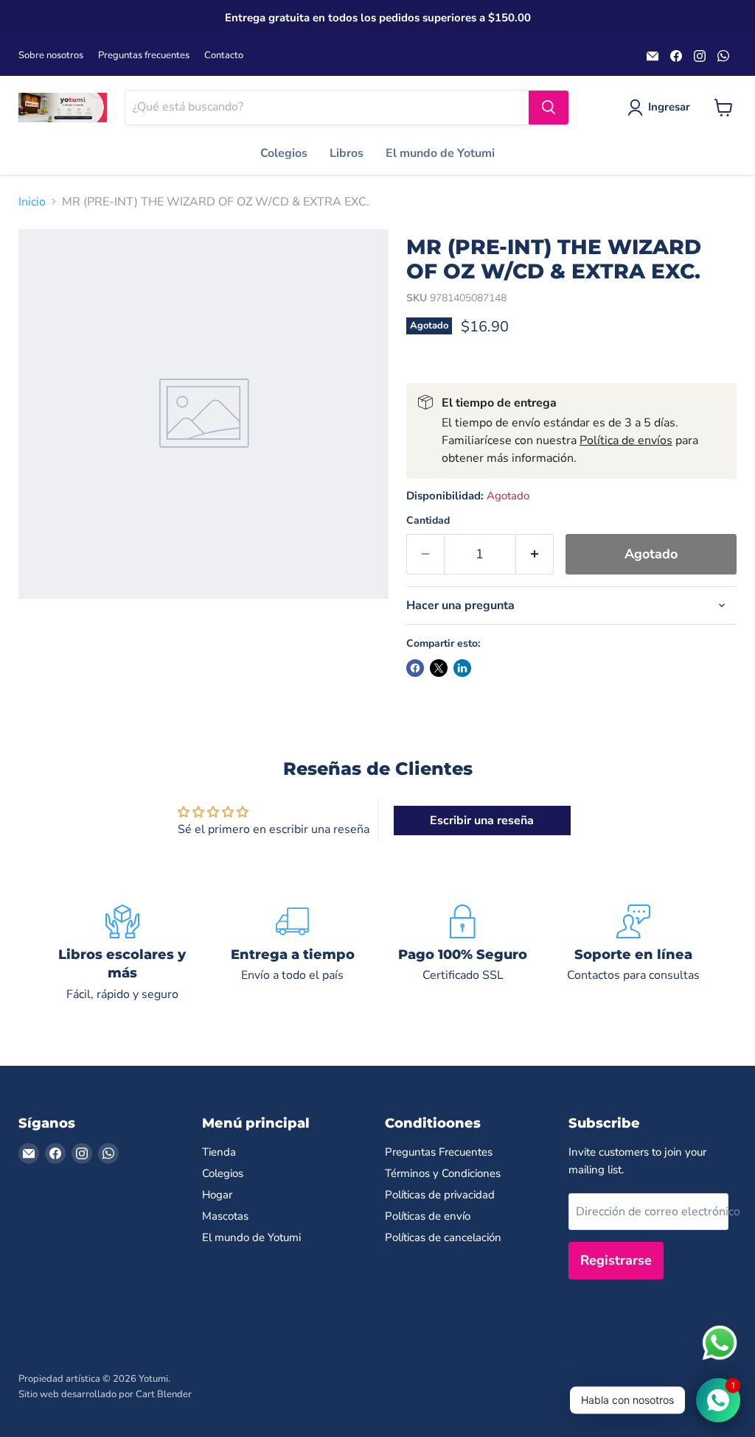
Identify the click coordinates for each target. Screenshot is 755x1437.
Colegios (283, 153)
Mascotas (225, 1216)
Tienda (219, 1152)
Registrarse (616, 1260)
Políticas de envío (427, 1216)
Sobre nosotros (50, 55)
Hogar (217, 1194)
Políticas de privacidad (440, 1194)
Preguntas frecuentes (143, 55)
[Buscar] (548, 107)
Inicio (32, 201)
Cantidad (428, 521)
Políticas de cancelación (443, 1237)
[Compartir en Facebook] (415, 668)
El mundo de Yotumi (440, 153)
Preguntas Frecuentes (439, 1152)
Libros (346, 153)
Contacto (223, 55)
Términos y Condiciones (443, 1173)
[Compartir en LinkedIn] (462, 668)
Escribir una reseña (482, 820)
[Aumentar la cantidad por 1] (535, 554)
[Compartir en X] (439, 668)
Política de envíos (626, 440)
